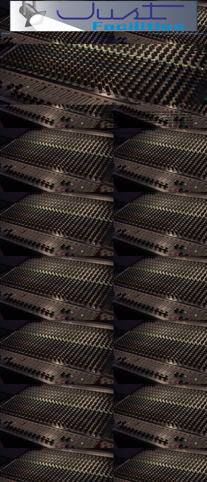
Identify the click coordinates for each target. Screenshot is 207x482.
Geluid (113, 39)
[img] (103, 16)
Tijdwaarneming (97, 39)
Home (81, 39)
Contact (125, 39)
